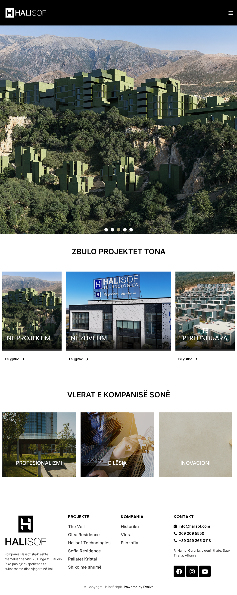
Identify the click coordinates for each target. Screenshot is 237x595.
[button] (231, 13)
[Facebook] (179, 571)
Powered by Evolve (138, 587)
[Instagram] (192, 571)
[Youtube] (205, 571)
